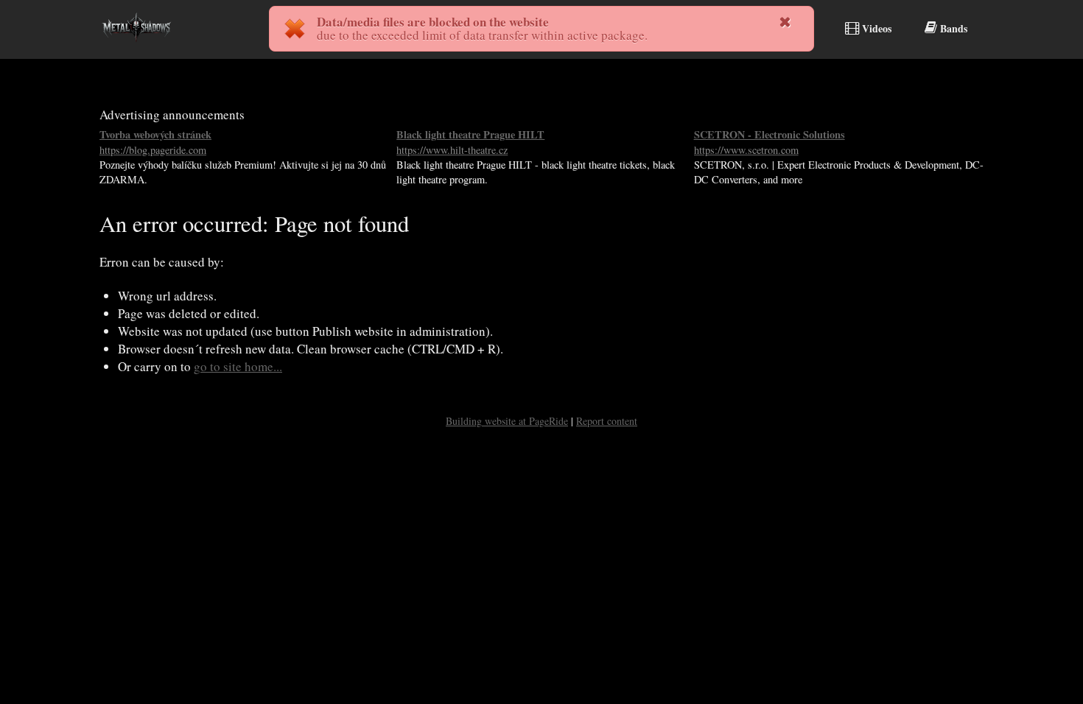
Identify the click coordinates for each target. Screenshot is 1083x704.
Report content (606, 421)
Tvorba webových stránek (155, 141)
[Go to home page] (136, 46)
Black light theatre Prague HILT (470, 141)
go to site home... (238, 366)
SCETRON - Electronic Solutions (769, 141)
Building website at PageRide (507, 421)
